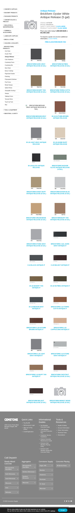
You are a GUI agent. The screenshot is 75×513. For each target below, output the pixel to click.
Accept (63, 510)
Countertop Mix (9, 65)
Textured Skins (9, 99)
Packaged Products (11, 16)
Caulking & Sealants (11, 43)
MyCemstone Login (29, 425)
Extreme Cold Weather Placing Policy (45, 444)
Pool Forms (8, 82)
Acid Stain (7, 51)
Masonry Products (10, 12)
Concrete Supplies (10, 9)
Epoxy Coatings (9, 71)
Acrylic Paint (8, 54)
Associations (61, 435)
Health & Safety (62, 425)
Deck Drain (8, 68)
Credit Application (29, 431)
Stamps (7, 93)
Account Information (63, 428)
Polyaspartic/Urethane (11, 79)
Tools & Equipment (10, 110)
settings (53, 511)
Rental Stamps (9, 85)
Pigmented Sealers (10, 73)
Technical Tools (62, 432)
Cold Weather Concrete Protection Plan (46, 431)
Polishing (7, 76)
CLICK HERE (60, 26)
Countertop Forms (9, 62)
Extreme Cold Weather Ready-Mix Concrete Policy (46, 450)
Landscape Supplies (11, 36)
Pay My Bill (27, 423)
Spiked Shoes (8, 87)
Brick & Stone (9, 39)
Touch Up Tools (9, 102)
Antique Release (9, 56)
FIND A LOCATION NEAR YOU (55, 42)
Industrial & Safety (11, 113)
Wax (6, 104)
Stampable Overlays (10, 90)
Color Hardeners (9, 59)
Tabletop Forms (9, 96)
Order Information (63, 430)
